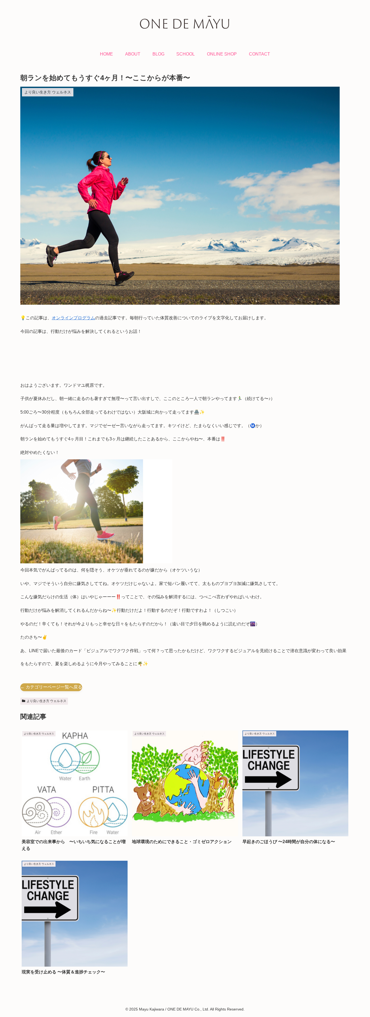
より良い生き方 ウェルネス (46, 701)
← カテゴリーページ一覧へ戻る (51, 687)
